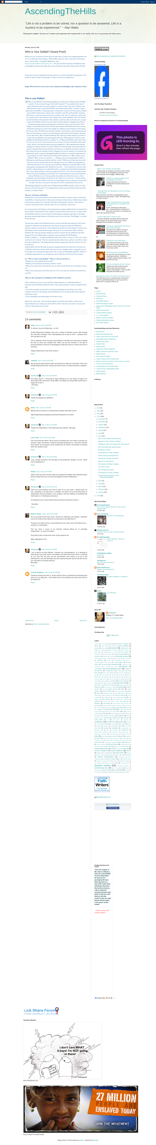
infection (126, 703)
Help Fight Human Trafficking (106, 339)
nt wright (123, 728)
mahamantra (110, 717)
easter (96, 681)
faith (130, 683)
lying (128, 715)
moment (121, 722)
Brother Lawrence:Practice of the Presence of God (112, 361)
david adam (106, 672)
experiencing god (120, 683)
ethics (102, 683)
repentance (127, 742)
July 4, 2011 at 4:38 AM (49, 425)
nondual (106, 728)
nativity (113, 726)
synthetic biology (124, 761)
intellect (105, 705)
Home (56, 620)
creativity (119, 670)
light (118, 715)
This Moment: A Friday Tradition (108, 453)
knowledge (105, 713)
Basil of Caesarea (113, 650)
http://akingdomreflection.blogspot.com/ (38, 63)
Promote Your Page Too (101, 98)
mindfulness (111, 722)
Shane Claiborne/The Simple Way (107, 359)
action (110, 644)
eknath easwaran (123, 681)
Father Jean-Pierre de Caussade (107, 336)
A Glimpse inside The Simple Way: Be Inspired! (113, 444)
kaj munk (111, 711)
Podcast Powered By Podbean (108, 115)
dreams (127, 679)
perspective (97, 734)
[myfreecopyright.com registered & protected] (109, 56)
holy (109, 697)
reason (108, 740)
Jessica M (34, 376)
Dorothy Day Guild (102, 341)
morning (98, 724)
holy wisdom (106, 699)
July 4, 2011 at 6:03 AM (49, 457)
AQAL (103, 648)
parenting (115, 730)
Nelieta (33, 471)
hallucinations (98, 695)
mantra (118, 717)
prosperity (128, 736)
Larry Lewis (35, 437)
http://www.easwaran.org (104, 334)
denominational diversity (109, 675)
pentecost (115, 732)
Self (112, 748)
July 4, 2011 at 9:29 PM (52, 572)
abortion (103, 644)
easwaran (103, 681)
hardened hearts (109, 695)
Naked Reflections (103, 567)
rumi (122, 744)
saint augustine (98, 746)
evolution (109, 683)
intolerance (128, 705)
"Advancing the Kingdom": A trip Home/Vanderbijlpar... (108, 476)
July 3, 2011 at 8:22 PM (45, 360)
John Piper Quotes (102, 323)
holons (103, 697)
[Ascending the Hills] (101, 96)
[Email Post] (49, 312)
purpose (105, 738)
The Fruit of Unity (103, 467)
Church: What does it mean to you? (109, 217)
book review (124, 652)
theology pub (108, 763)
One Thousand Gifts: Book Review (109, 447)
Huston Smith (115, 701)
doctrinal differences (100, 679)
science (126, 746)
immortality (106, 703)
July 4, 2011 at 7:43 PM (49, 549)
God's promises (107, 691)
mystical (99, 726)
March (100, 486)
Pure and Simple (102, 514)
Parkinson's (124, 730)
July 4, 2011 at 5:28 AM (47, 437)
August (100, 430)
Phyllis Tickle (100, 344)
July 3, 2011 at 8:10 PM (43, 325)
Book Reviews (101, 293)
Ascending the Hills (100, 64)
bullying (105, 656)
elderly (96, 683)
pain (108, 730)
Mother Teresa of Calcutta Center (107, 351)
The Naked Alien (102, 575)
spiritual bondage (101, 755)
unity (120, 770)
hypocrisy (125, 701)
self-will (118, 748)
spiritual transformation (106, 757)
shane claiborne (117, 751)
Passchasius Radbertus (101, 732)
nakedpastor (101, 560)
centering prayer (121, 656)
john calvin (103, 709)
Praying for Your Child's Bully (115, 240)
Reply (33, 354)
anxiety (96, 648)
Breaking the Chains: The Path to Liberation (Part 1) (113, 276)
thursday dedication (123, 765)
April (100, 484)
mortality (105, 724)
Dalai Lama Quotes (102, 310)
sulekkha (34, 360)
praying (103, 736)
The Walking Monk (103, 537)
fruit (103, 689)
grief (116, 693)
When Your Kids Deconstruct (105, 562)
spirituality (121, 757)
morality (129, 722)
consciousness (109, 666)
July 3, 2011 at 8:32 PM (49, 376)
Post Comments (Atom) (41, 624)
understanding (107, 770)
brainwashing (107, 654)
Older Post (83, 620)
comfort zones (107, 662)
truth (127, 768)
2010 (98, 496)
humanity (97, 701)
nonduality (114, 728)
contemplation (122, 666)
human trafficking (124, 699)
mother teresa (121, 724)
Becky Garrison (124, 650)
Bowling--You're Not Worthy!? (105, 569)
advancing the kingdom (122, 644)
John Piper (112, 709)
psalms (98, 738)
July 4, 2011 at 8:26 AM (44, 471)
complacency (125, 664)
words (113, 772)
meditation (98, 722)
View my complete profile (114, 618)
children (115, 658)
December (102, 419)
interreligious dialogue (116, 705)
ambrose (113, 646)
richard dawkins (101, 744)
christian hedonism (125, 658)
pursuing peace (114, 738)
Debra (33, 325)
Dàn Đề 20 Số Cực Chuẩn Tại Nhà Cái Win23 (110, 532)
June (100, 436)
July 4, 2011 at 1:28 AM (43, 408)
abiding (96, 644)
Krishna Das (100, 331)
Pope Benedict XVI (116, 734)
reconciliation (116, 740)
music (129, 724)
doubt (120, 679)
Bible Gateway (101, 374)
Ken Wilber (120, 711)
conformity (97, 666)
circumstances (118, 660)
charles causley (106, 658)
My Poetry (99, 298)
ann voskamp (123, 646)
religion (119, 742)
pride (121, 736)
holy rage (115, 697)
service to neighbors (101, 751)
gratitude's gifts (107, 693)
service (125, 748)
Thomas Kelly (125, 763)
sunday (115, 761)
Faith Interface (101, 371)
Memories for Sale (104, 450)
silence (128, 751)
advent (96, 646)
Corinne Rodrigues (37, 572)
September (102, 427)
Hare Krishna (121, 695)
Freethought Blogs (103, 505)
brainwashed (98, 654)
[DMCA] (101, 50)
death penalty (122, 672)
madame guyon (98, 717)
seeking (105, 748)
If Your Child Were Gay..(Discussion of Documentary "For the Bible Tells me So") (118, 204)
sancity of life (118, 746)
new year (97, 728)
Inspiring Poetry (101, 296)
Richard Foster (113, 744)
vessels (127, 770)
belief (96, 652)
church (109, 660)
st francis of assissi (110, 759)
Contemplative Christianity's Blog (107, 366)
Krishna (113, 713)
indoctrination (117, 703)
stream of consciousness (104, 761)
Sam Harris (108, 746)
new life (127, 726)
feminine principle (124, 685)
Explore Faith (100, 346)
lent (95, 715)
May (100, 481)
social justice (119, 753)
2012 (98, 413)
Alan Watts (105, 646)
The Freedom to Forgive (106, 470)
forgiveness (97, 687)
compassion (115, 664)
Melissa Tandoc (36, 514)
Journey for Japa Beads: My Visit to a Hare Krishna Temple (118, 227)
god (122, 689)
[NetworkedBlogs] (112, 804)
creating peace (109, 670)
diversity (126, 677)
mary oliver (116, 719)
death (113, 672)
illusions (97, 703)
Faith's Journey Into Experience (108, 455)
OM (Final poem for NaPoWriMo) (117, 252)
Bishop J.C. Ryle (112, 652)
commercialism (118, 662)
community (104, 664)
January (101, 492)
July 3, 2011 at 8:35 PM (49, 395)
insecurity (97, 705)
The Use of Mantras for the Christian (118, 264)
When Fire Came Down (106, 461)
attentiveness (125, 648)
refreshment (98, 742)
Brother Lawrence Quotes (104, 318)
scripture (97, 748)
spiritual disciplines (114, 755)
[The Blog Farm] (113, 635)
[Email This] (53, 312)
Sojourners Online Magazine (105, 349)
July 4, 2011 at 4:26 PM (50, 514)
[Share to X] (58, 312)
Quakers (124, 738)
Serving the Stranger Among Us (108, 458)
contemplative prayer (113, 669)
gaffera (81, 1140)
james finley (108, 707)
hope (114, 699)
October (101, 425)
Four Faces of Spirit (109, 687)
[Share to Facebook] (60, 312)
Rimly (33, 408)
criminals (126, 670)
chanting (96, 658)
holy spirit (123, 697)
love (123, 715)
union (115, 770)
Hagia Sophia (125, 693)
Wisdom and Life (102, 530)
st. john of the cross (125, 759)
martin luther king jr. (101, 719)
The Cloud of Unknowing (104, 364)
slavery (110, 752)
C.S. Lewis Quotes (102, 315)
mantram (126, 717)
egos (114, 681)
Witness (107, 772)
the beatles (97, 763)
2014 (98, 408)
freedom (120, 687)
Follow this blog (112, 808)
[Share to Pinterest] (63, 312)
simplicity (99, 752)
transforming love (101, 768)
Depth (99, 591)
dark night (97, 672)
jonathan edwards (124, 709)
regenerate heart (109, 742)
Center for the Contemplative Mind (107, 369)
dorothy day (112, 679)
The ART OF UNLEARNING (115, 516)
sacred (127, 744)
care (111, 656)
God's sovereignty (120, 691)
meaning (125, 719)
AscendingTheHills (60, 11)
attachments (112, 648)
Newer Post (29, 620)
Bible (102, 652)
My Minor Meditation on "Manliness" (117, 576)
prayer (96, 736)
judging (103, 711)
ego (109, 681)
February (101, 489)
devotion (121, 675)
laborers (120, 713)
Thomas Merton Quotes (104, 313)
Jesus (96, 709)
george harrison (113, 689)
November (102, 422)
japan (127, 707)
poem (105, 734)
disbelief (106, 677)
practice (126, 734)
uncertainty (97, 770)
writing (118, 772)
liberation (101, 715)
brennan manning (119, 654)
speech (129, 752)
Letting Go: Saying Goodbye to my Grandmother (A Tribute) (117, 179)
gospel (129, 691)
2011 (98, 416)
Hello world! (100, 555)
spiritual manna (126, 755)
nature (120, 726)
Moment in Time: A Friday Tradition (109, 441)
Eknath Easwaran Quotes (104, 303)
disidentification (116, 677)
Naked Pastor (100, 354)
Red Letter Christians (103, 356)
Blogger (95, 1140)
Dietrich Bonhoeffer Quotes (105, 320)
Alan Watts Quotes (102, 301)
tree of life (115, 768)
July (99, 433)
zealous (125, 772)
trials (122, 768)
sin (105, 752)
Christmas (100, 660)
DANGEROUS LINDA (104, 553)
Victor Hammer (98, 772)
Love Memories (111, 592)
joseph (96, 711)
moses (113, 724)
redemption (126, 740)
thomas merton (102, 765)
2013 (98, 411)
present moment (112, 736)
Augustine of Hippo (100, 650)
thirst (116, 763)
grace (98, 693)
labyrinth (126, 713)
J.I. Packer (99, 707)
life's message (110, 715)
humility (105, 701)
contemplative (98, 668)
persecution (125, 732)
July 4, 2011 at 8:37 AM (49, 487)
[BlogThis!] (56, 312)
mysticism (106, 726)
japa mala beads (118, 707)
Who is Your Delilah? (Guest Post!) (109, 169)
